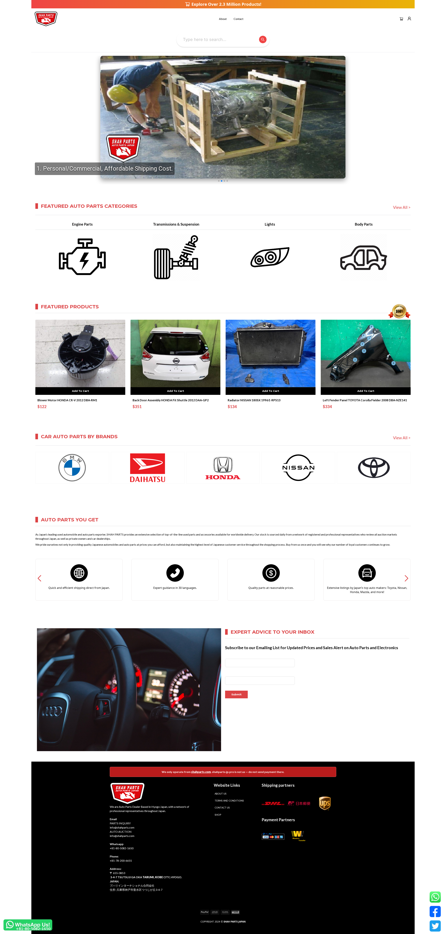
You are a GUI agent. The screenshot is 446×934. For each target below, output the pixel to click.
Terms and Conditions (229, 800)
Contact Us (222, 807)
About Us (220, 793)
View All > (402, 207)
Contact (238, 18)
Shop (218, 814)
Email (228, 673)
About (223, 18)
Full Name (230, 656)
